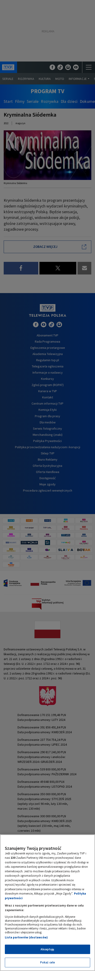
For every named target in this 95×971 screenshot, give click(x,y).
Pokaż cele (47, 962)
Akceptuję (47, 949)
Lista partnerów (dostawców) (26, 937)
